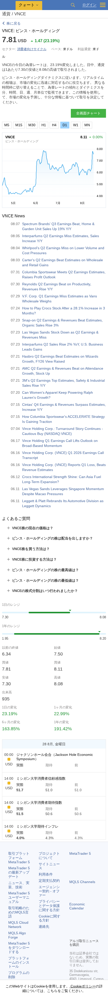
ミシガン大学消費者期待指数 (39, 803)
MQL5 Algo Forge (17, 935)
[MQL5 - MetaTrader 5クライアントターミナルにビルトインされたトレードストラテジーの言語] (8, 5)
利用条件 (46, 874)
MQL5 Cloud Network (18, 924)
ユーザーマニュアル (19, 897)
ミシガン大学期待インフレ (37, 826)
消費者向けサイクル (31, 49)
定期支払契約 (49, 881)
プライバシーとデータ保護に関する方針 (49, 905)
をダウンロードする (19, 947)
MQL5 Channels (82, 882)
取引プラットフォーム (19, 857)
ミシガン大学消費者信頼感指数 (41, 778)
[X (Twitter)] (88, 926)
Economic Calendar (77, 906)
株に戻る (14, 23)
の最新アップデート (19, 872)
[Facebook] (72, 926)
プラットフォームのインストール (18, 962)
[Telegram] (80, 926)
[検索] (73, 5)
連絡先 (44, 926)
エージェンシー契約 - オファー (49, 891)
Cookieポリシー (83, 986)
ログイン (89, 5)
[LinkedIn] (72, 934)
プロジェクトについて (49, 855)
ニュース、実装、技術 (18, 885)
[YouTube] (96, 926)
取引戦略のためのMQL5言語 (18, 912)
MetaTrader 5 (80, 853)
